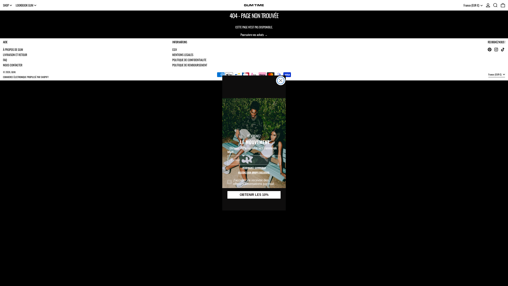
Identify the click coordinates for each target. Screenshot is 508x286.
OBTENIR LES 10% (254, 194)
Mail (230, 152)
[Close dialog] (280, 80)
